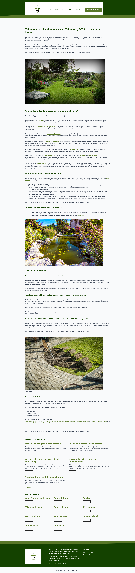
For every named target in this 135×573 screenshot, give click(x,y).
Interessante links (88, 552)
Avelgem (51, 423)
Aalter (30, 421)
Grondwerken (61, 516)
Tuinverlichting (61, 507)
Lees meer (29, 454)
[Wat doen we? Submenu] (65, 9)
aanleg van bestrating (54, 134)
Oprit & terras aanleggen (37, 498)
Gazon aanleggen (33, 516)
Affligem (54, 421)
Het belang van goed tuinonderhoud (43, 443)
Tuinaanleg (59, 525)
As (108, 421)
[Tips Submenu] (72, 9)
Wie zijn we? (86, 549)
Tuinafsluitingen (62, 498)
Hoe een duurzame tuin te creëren (85, 443)
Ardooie (98, 421)
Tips (70, 9)
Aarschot (35, 421)
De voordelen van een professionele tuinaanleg (42, 460)
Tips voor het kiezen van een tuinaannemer (82, 460)
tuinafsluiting (74, 149)
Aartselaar (42, 421)
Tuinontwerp (31, 525)
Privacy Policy (87, 555)
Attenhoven (38, 423)
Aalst (26, 421)
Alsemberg (64, 421)
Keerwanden (89, 507)
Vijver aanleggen (33, 507)
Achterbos (48, 421)
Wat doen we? (59, 9)
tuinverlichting (50, 155)
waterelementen (93, 155)
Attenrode (45, 423)
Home (50, 9)
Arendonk (104, 421)
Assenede (31, 423)
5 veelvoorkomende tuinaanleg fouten (44, 477)
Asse (26, 423)
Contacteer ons (53, 563)
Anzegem (93, 421)
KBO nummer (81, 216)
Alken (59, 421)
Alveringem (71, 421)
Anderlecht (79, 421)
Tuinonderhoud (90, 516)
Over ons (78, 9)
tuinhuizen (82, 155)
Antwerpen (86, 421)
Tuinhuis (87, 498)
